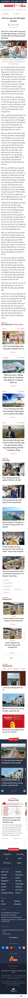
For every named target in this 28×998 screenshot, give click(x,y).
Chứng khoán (5, 1)
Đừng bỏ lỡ (6, 599)
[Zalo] (19, 947)
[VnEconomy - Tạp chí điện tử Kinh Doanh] (13, 849)
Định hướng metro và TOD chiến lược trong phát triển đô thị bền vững (11, 820)
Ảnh (2, 901)
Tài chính (19, 9)
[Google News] (21, 996)
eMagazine (24, 669)
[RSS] (23, 947)
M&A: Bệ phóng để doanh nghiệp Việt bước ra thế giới (11, 479)
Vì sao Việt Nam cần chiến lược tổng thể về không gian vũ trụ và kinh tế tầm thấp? (13, 411)
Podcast (10, 669)
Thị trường (13, 616)
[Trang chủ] (2, 10)
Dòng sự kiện (13, 800)
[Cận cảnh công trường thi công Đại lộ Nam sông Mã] (13, 751)
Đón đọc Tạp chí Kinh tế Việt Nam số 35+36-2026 (13, 731)
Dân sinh (4, 328)
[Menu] (2, 996)
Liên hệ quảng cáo (13, 937)
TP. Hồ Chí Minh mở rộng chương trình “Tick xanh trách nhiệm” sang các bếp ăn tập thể (12, 549)
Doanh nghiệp (5, 357)
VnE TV (25, 1)
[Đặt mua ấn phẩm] (23, 5)
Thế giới (4, 422)
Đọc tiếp (5, 460)
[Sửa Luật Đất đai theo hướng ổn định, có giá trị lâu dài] (12, 774)
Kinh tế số (4, 391)
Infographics (16, 669)
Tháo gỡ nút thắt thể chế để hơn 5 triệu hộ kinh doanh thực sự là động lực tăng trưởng (13, 574)
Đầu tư (13, 9)
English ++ (20, 863)
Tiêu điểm (7, 9)
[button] (23, 658)
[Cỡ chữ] (18, 996)
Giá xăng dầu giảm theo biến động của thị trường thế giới (12, 501)
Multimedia (7, 666)
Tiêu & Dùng (14, 1)
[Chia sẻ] (25, 996)
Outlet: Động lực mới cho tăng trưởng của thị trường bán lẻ (12, 645)
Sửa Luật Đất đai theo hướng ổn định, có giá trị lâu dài (13, 710)
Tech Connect (7, 863)
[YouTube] (11, 947)
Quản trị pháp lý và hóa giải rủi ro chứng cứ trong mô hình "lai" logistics (13, 525)
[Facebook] (2, 947)
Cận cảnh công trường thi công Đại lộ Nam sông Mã (12, 762)
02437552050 (6, 934)
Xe (20, 1)
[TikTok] (15, 947)
